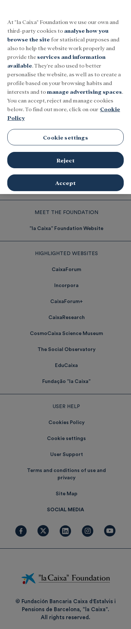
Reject (65, 160)
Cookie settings (65, 137)
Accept (65, 182)
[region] (65, 97)
